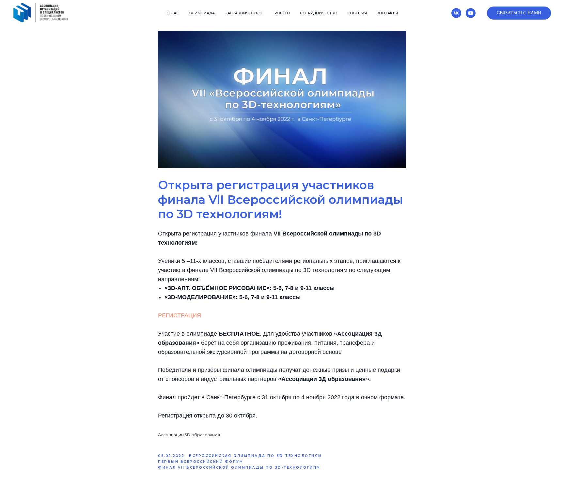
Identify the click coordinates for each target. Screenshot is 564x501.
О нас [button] (172, 13)
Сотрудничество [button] (318, 13)
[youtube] (471, 13)
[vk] (456, 13)
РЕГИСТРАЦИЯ (179, 315)
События (357, 13)
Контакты (387, 13)
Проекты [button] (281, 13)
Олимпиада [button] (202, 13)
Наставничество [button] (243, 13)
